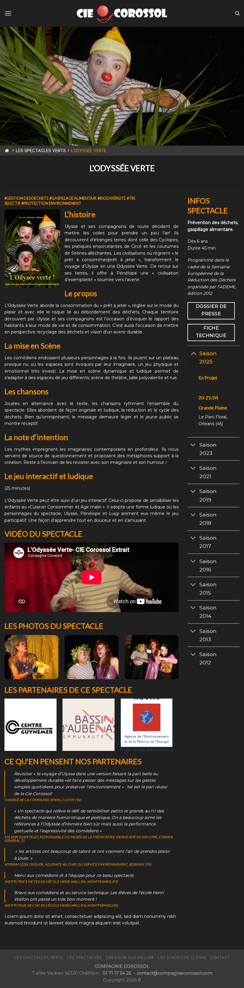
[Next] (178, 659)
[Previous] (4, 659)
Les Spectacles (84, 957)
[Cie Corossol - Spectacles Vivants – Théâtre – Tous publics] (122, 13)
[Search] (237, 13)
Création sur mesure (130, 957)
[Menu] (8, 13)
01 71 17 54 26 (117, 973)
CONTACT (219, 957)
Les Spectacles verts (38, 957)
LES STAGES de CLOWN (182, 957)
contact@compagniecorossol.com (174, 973)
